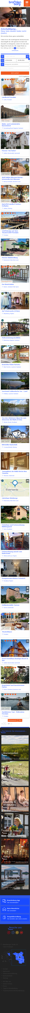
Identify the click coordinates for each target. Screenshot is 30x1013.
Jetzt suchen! (15, 73)
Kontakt (5, 969)
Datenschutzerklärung (10, 973)
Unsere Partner (7, 984)
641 (9, 723)
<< (2, 723)
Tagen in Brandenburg (10, 988)
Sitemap (5, 978)
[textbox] (11, 64)
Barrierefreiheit (7, 976)
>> (11, 723)
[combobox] (15, 56)
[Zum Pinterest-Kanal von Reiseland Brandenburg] (9, 932)
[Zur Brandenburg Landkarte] (13, 958)
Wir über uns (7, 981)
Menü (27, 5)
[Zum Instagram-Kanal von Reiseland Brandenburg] (17, 932)
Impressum (6, 971)
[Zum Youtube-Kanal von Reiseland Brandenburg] (21, 932)
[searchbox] (13, 56)
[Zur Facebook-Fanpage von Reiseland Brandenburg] (13, 932)
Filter (20, 720)
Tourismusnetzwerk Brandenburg (13, 991)
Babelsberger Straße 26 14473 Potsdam (10, 946)
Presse (5, 986)
